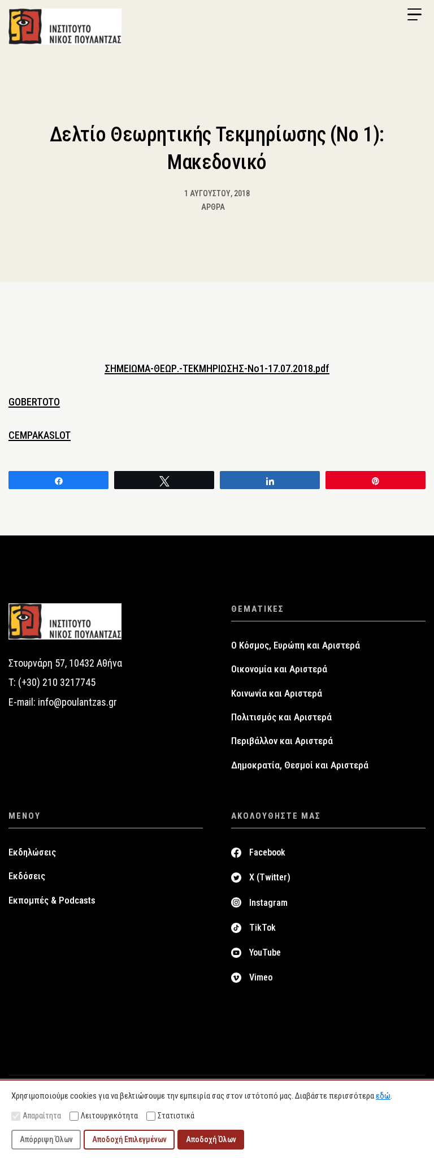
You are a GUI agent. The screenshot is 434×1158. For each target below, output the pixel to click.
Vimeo (260, 977)
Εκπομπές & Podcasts (52, 900)
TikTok (262, 927)
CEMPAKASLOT (39, 435)
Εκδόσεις (26, 876)
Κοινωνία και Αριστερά (276, 693)
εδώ (383, 1096)
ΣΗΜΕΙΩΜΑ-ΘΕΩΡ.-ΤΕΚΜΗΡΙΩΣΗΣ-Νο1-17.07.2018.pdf (217, 368)
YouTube (265, 952)
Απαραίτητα (42, 1115)
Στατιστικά (176, 1115)
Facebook (267, 852)
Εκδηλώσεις (32, 852)
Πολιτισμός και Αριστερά (281, 717)
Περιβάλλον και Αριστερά (282, 740)
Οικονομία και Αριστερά (279, 669)
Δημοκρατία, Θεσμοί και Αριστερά (299, 765)
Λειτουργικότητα (109, 1115)
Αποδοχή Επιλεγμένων (129, 1139)
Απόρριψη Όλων (46, 1139)
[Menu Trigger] (414, 15)
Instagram (268, 902)
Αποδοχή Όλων (211, 1139)
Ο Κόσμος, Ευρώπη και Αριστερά (295, 645)
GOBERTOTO (34, 402)
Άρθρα (213, 206)
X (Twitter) (269, 877)
